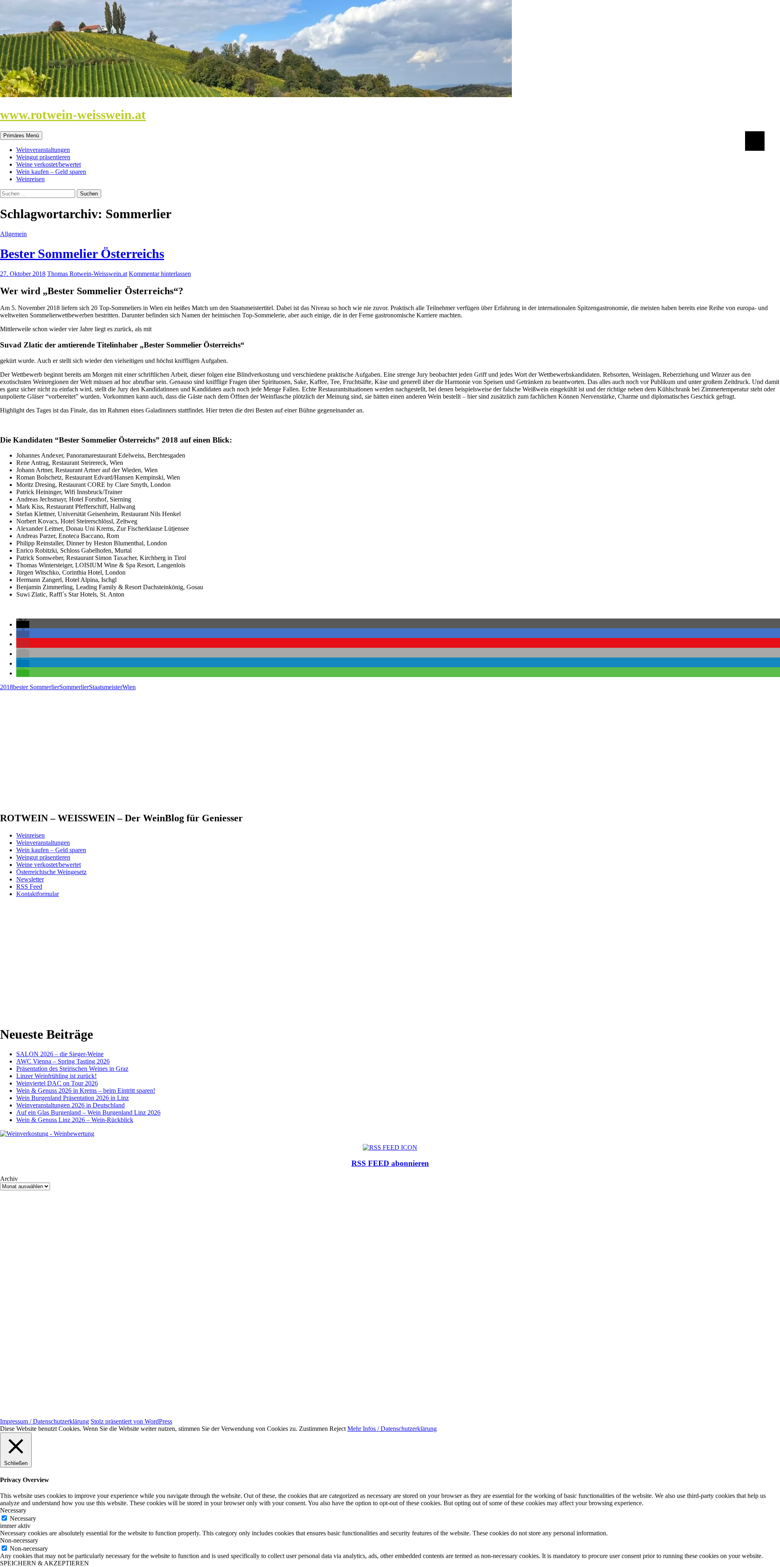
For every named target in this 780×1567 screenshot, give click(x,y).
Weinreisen (30, 179)
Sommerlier (74, 687)
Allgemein (13, 233)
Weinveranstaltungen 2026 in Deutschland (70, 1105)
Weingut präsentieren (43, 157)
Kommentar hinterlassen (160, 273)
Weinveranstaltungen (43, 149)
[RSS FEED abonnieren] (390, 1147)
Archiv (9, 1178)
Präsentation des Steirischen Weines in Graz (72, 1068)
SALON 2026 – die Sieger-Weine (60, 1053)
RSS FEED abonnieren (390, 1163)
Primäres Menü (21, 135)
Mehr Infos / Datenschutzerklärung (392, 1428)
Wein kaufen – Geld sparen (51, 171)
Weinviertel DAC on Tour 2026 (57, 1083)
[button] (22, 624)
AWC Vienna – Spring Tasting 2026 (63, 1061)
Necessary (23, 1518)
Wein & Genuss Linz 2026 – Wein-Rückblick (74, 1119)
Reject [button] (337, 1428)
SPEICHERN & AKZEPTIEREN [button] (44, 1563)
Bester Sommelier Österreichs (82, 253)
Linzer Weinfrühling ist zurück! (56, 1075)
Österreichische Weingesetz (51, 871)
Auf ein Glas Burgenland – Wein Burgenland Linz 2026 (88, 1112)
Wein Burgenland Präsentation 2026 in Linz (72, 1097)
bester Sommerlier (36, 687)
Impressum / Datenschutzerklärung (44, 1421)
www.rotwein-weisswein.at (73, 114)
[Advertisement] (244, 748)
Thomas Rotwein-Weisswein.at (87, 273)
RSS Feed (29, 886)
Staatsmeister (105, 687)
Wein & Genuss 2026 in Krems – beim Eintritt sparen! (85, 1090)
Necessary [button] (13, 1510)
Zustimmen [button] (313, 1428)
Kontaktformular (37, 893)
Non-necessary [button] (19, 1540)
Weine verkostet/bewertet (48, 164)
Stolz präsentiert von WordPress (131, 1421)
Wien (129, 687)
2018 (6, 687)
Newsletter (30, 879)
